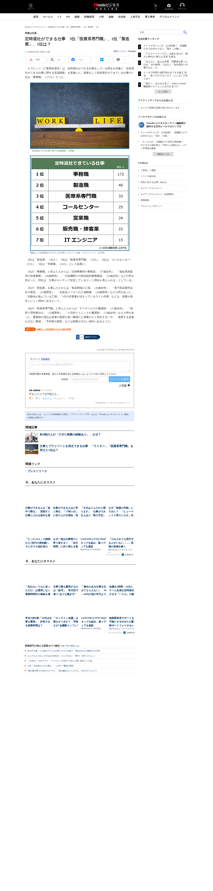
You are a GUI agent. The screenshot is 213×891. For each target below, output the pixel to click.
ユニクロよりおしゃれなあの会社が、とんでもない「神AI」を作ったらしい (61, 656)
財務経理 (89, 16)
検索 (185, 32)
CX (59, 16)
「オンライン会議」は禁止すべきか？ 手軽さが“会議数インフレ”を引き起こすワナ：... (65, 622)
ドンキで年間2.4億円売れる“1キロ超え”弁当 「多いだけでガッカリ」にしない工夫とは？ (165, 75)
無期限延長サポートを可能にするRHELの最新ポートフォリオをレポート (121, 622)
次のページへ (91, 337)
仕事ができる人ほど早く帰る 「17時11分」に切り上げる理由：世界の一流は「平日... (65, 512)
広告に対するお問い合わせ (154, 182)
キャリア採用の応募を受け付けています (160, 107)
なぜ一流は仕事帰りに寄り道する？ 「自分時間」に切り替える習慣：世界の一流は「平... (65, 543)
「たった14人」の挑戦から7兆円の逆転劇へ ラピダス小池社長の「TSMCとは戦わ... (38, 543)
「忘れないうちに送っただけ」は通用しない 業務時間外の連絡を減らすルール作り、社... (38, 590)
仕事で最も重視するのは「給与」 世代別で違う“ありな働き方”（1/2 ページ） (65, 590)
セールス (48, 16)
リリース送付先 (148, 176)
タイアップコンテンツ (151, 188)
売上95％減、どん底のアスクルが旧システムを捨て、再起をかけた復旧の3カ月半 (63, 651)
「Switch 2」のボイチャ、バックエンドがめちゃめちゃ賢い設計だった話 (59, 661)
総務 (77, 16)
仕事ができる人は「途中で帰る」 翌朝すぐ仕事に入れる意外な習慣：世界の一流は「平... (37, 512)
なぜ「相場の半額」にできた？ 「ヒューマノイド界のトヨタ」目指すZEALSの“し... (120, 512)
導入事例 (150, 16)
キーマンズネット (70, 646)
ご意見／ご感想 (148, 170)
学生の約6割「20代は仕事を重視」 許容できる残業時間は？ (38, 622)
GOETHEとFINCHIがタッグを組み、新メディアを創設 (93, 543)
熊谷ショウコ (120, 51)
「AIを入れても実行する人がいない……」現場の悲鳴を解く (121, 543)
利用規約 (145, 200)
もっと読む (163, 91)
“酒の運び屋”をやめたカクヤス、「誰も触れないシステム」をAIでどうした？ (62, 671)
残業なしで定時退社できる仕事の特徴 (54, 329)
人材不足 (135, 16)
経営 (35, 16)
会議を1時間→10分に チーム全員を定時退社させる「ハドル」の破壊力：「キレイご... (122, 590)
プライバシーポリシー (151, 206)
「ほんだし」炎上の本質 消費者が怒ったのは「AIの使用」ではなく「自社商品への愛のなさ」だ (165, 64)
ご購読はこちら (163, 154)
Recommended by (114, 554)
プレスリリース (37, 471)
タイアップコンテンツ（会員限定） (158, 194)
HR (68, 16)
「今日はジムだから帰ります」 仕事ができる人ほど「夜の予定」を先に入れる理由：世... (93, 512)
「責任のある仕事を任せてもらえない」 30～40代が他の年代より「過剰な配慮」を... (93, 590)
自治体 (122, 16)
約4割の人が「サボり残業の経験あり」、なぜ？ (70, 434)
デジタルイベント (170, 16)
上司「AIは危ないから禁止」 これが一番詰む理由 (50, 666)
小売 (101, 16)
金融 (110, 16)
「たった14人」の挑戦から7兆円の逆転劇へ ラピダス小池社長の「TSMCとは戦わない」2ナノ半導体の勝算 (164, 145)
